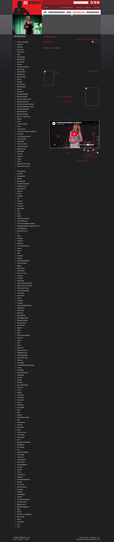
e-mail (28, 537)
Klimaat (19, 265)
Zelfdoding (20, 521)
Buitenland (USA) (22, 111)
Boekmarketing (21, 86)
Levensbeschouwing (23, 290)
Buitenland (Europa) (23, 101)
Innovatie (20, 238)
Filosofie (19, 201)
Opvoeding (20, 370)
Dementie (20, 156)
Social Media (20, 434)
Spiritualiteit (20, 437)
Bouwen (19, 89)
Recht (18, 410)
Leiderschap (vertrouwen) (24, 285)
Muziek (19, 340)
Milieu (19, 330)
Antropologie (21, 57)
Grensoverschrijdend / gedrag (26, 223)
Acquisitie (20, 44)
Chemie (19, 119)
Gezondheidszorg (22, 221)
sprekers (20, 539)
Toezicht (19, 469)
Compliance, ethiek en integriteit (26, 131)
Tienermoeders (21, 459)
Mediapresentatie (22, 320)
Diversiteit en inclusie (23, 166)
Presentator (20, 400)
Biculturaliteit (21, 84)
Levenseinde (20, 293)
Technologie (20, 454)
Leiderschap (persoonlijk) (24, 283)
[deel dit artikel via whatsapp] (98, 153)
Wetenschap (20, 516)
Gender (19, 216)
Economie (20, 173)
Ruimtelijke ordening (23, 417)
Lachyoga (20, 275)
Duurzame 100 (66, 101)
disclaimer (93, 537)
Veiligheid (20, 477)
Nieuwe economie (22, 350)
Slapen (19, 429)
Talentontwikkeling (22, 452)
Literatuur (20, 300)
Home (46, 7)
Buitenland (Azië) (22, 96)
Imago (19, 236)
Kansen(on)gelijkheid (23, 260)
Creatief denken (21, 139)
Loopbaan (20, 303)
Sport (18, 439)
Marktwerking (21, 315)
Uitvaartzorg (21, 474)
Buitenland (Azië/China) (24, 99)
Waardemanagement (23, 507)
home (14, 539)
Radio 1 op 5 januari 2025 (64, 96)
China (18, 121)
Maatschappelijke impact (24, 305)
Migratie (19, 328)
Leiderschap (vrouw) (23, 288)
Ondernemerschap (22, 357)
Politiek (19, 392)
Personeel (20, 387)
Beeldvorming (21, 77)
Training (79, 7)
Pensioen (19, 382)
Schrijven (19, 425)
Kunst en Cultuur (22, 273)
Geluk (18, 213)
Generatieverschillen (23, 218)
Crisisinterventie (22, 144)
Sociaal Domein (21, 432)
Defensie (19, 154)
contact (27, 539)
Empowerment (21, 181)
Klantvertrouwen (22, 263)
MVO (18, 342)
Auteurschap (20, 69)
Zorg (18, 524)
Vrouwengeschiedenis (23, 499)
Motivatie (20, 338)
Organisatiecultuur (22, 372)
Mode (18, 333)
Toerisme (19, 467)
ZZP (18, 526)
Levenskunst (20, 295)
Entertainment (21, 188)
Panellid (19, 380)
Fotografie (20, 206)
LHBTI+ (19, 298)
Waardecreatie (21, 504)
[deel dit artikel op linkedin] (95, 153)
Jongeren (19, 258)
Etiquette (20, 191)
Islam (18, 253)
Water (19, 509)
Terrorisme (20, 457)
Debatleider (20, 151)
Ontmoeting (20, 362)
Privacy (19, 402)
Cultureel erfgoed (22, 146)
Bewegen (19, 81)
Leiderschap (20, 280)
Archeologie (20, 62)
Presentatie (20, 397)
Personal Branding (22, 385)
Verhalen (19, 482)
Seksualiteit (20, 427)
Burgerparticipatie (22, 114)
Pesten (19, 390)
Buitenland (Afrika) (22, 94)
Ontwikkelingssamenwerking (25, 365)
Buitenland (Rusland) (23, 109)
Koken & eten (21, 268)
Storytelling (20, 447)
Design (19, 159)
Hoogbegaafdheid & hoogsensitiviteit (28, 226)
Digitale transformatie (23, 164)
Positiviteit (20, 395)
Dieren (19, 161)
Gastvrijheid (20, 208)
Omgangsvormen (22, 352)
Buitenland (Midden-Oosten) (25, 106)
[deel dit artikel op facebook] (90, 153)
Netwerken (20, 347)
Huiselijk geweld (22, 228)
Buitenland (20, 91)
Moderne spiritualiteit (23, 335)
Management (21, 308)
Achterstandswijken (23, 42)
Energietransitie (22, 186)
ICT (18, 233)
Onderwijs (20, 360)
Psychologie (20, 407)
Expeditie (20, 196)
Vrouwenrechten (22, 502)
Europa (19, 193)
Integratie (20, 241)
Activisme (20, 47)
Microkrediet (21, 325)
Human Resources (22, 231)
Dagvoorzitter (21, 149)
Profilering (20, 405)
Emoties (19, 178)
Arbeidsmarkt (21, 59)
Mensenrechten (21, 323)
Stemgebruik (20, 444)
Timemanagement (22, 464)
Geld (18, 211)
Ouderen (19, 377)
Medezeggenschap (22, 318)
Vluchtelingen (21, 494)
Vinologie (20, 489)
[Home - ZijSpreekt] (27, 7)
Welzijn (19, 512)
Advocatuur (20, 49)
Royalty (19, 415)
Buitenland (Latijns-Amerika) (25, 104)
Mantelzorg (20, 310)
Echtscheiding (21, 171)
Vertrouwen (20, 484)
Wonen (19, 519)
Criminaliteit (20, 141)
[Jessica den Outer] (95, 42)
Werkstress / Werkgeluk (24, 514)
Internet (19, 248)
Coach (19, 126)
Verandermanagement (23, 479)
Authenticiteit (21, 72)
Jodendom (20, 255)
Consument (20, 134)
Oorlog (19, 367)
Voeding (19, 497)
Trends (19, 472)
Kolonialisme (21, 270)
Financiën (20, 203)
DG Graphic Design (87, 539)
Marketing (20, 313)
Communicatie (21, 129)
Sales (18, 420)
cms (99, 537)
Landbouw (20, 278)
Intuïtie (19, 251)
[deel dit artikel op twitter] (86, 153)
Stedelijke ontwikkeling (24, 442)
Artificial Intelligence (23, 67)
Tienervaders (21, 462)
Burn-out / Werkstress (23, 116)
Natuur (19, 345)
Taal (18, 449)
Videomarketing (21, 487)
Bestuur (19, 79)
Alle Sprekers (21, 52)
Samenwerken (21, 422)
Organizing (20, 375)
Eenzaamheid (21, 176)
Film (18, 198)
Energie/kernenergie (23, 183)
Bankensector (21, 74)
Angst (18, 54)
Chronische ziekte (22, 124)
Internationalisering (23, 246)
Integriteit (20, 243)
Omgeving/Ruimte (22, 355)
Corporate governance (23, 136)
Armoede (19, 64)
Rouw (18, 412)
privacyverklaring (83, 537)
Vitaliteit (19, 492)
